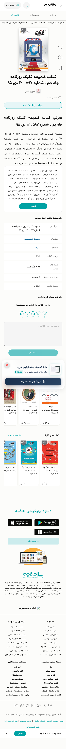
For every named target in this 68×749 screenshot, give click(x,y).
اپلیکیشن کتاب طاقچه (50, 646)
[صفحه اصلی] (50, 5)
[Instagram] (16, 706)
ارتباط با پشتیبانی (33, 727)
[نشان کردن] (60, 68)
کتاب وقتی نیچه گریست (17, 650)
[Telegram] (44, 706)
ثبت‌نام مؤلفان (39, 721)
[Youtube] (39, 706)
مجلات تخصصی (38, 22)
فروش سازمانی (50, 638)
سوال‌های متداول (50, 635)
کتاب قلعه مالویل (17, 631)
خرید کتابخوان (50, 642)
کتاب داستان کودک (50, 691)
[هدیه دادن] (60, 57)
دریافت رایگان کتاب (33, 105)
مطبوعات (52, 22)
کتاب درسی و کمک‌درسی (50, 695)
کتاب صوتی (50, 671)
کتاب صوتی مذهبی (50, 687)
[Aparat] (22, 706)
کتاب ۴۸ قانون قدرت (17, 638)
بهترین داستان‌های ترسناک (17, 691)
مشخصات (34, 15)
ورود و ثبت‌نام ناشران (55, 721)
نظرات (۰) (15, 15)
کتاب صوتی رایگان (50, 683)
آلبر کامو (17, 667)
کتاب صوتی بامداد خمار (17, 646)
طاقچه (61, 22)
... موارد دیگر (33, 541)
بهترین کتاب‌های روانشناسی (17, 695)
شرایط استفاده (25, 721)
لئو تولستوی (17, 671)
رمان (50, 667)
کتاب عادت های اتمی (17, 635)
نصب (33, 206)
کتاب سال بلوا (17, 627)
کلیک (37, 247)
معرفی (53, 15)
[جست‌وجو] (26, 5)
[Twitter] (27, 706)
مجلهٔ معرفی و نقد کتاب (50, 654)
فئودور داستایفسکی (17, 683)
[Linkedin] (33, 706)
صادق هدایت (17, 679)
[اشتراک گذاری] (60, 46)
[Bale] (50, 706)
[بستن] (7, 365)
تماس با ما (50, 627)
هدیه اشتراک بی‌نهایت (50, 650)
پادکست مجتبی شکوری (17, 687)
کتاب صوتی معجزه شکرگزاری (17, 654)
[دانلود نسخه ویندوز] (46, 532)
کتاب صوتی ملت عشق (17, 642)
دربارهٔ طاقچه (50, 631)
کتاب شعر (50, 675)
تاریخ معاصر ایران (50, 679)
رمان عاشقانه (17, 675)
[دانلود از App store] (20, 522)
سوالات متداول (11, 721)
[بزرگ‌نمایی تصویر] (22, 68)
